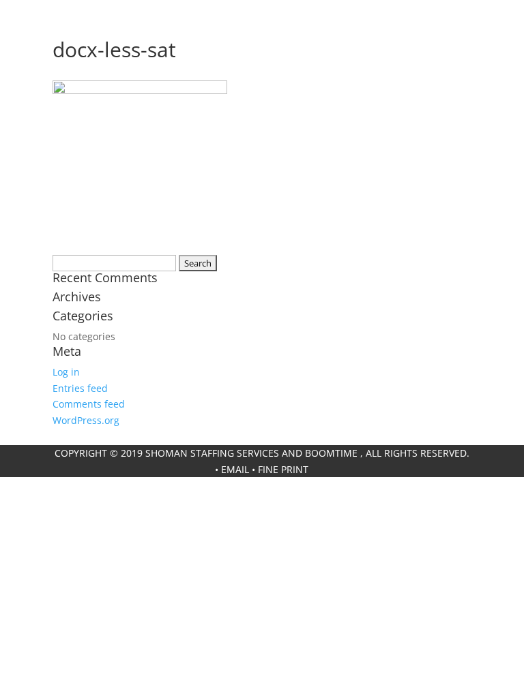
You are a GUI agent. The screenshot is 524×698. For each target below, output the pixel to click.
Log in (66, 371)
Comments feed (89, 403)
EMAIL (235, 469)
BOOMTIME (331, 452)
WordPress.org (86, 420)
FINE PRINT (283, 469)
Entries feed (80, 388)
